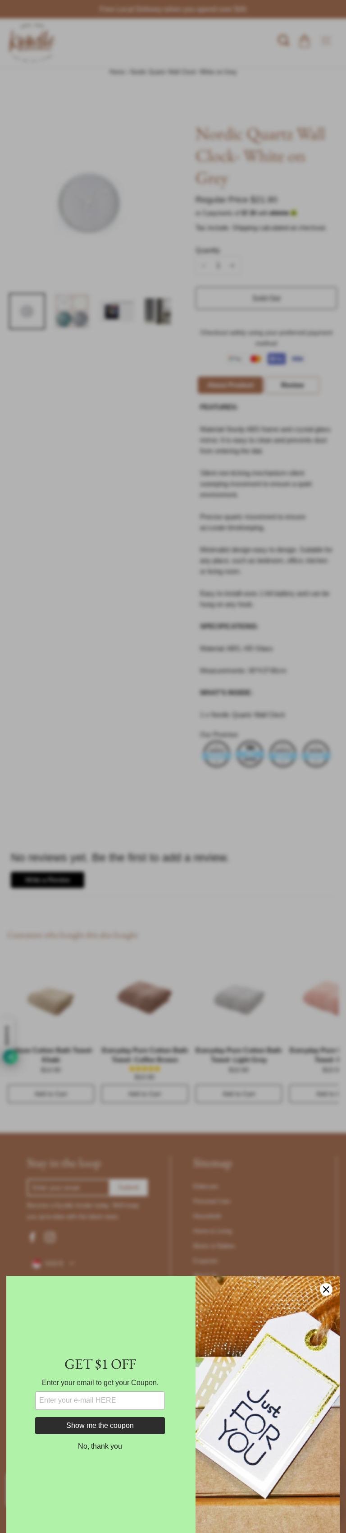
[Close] (326, 1289)
